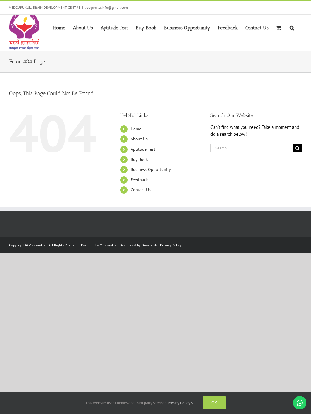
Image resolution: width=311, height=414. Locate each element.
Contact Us (141, 189)
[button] (292, 27)
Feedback (139, 179)
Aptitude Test (143, 149)
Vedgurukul (108, 245)
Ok (214, 403)
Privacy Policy (171, 245)
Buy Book (139, 159)
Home (136, 129)
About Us (139, 139)
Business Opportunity (151, 169)
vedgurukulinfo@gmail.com (106, 7)
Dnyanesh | (151, 245)
